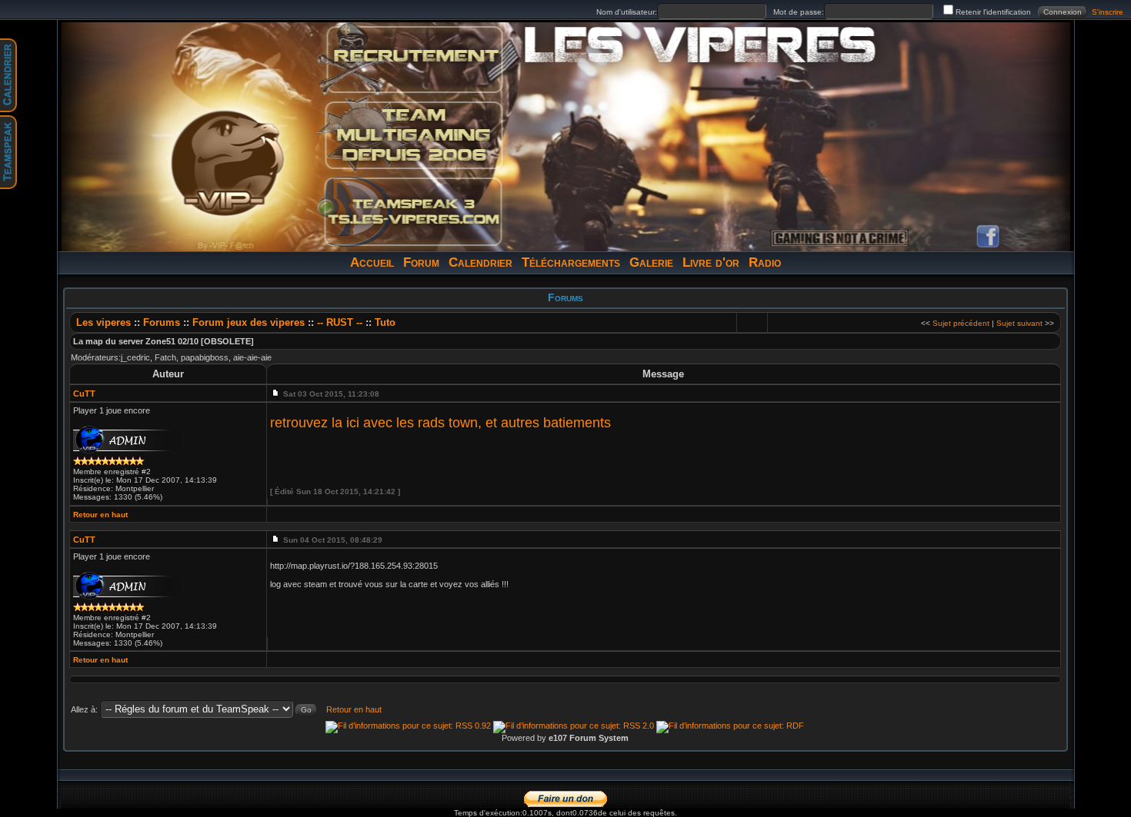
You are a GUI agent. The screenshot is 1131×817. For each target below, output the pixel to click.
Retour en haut (100, 514)
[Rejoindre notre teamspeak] (413, 211)
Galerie (651, 262)
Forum (421, 262)
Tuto (385, 322)
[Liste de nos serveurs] (413, 135)
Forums (161, 322)
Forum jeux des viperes (250, 322)
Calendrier (480, 262)
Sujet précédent (960, 323)
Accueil (372, 262)
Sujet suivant (1019, 323)
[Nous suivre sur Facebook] (988, 236)
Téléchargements (571, 262)
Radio (765, 262)
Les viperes (103, 322)
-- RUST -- (339, 322)
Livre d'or (710, 262)
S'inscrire (1107, 12)
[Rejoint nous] (413, 60)
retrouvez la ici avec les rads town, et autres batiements (440, 422)
